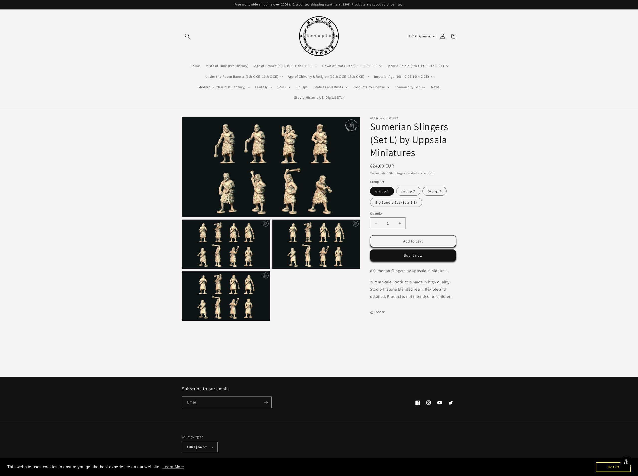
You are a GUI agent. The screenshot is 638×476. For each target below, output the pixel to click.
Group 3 (434, 191)
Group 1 (382, 191)
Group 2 (408, 191)
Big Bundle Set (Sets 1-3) (396, 202)
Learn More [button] (173, 467)
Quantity (376, 213)
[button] (187, 36)
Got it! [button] (613, 467)
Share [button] (380, 312)
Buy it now (413, 255)
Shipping (395, 173)
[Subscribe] (265, 402)
